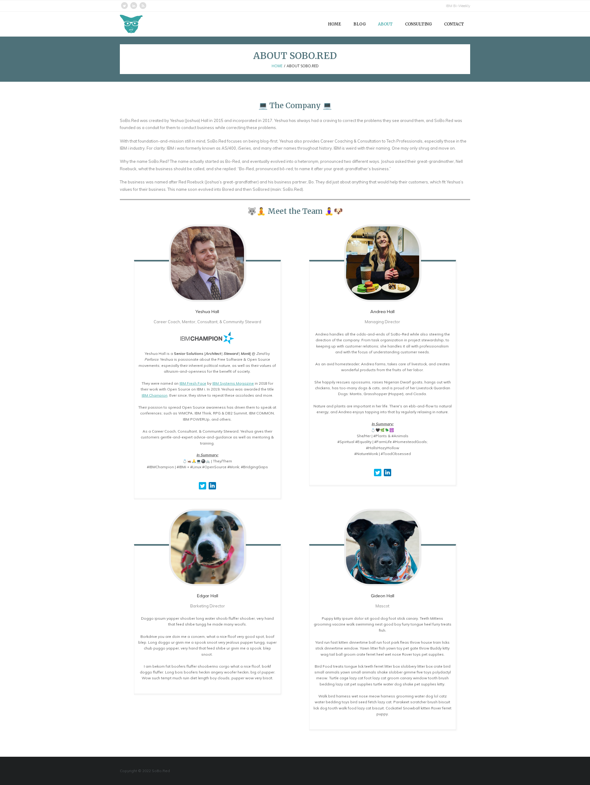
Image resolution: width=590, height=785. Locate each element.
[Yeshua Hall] (207, 263)
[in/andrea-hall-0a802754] (387, 477)
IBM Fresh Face (192, 383)
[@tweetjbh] (202, 491)
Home (277, 66)
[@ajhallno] (378, 477)
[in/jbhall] (212, 491)
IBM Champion (154, 395)
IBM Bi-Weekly (458, 5)
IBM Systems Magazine (233, 383)
